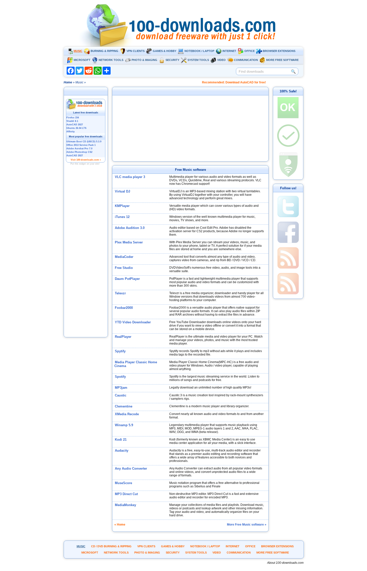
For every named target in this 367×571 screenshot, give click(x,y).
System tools (198, 59)
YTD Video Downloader (133, 322)
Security (172, 59)
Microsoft (82, 59)
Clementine (123, 406)
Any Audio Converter (131, 468)
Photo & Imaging (144, 59)
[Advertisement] (86, 258)
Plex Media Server (129, 242)
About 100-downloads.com (285, 563)
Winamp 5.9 (124, 425)
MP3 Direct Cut (126, 494)
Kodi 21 (121, 439)
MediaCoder (124, 257)
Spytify (120, 351)
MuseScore (123, 483)
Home (68, 82)
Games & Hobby (164, 50)
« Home (119, 524)
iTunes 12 (122, 217)
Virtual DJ (122, 191)
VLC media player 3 (130, 177)
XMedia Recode (127, 414)
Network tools (111, 59)
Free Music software (190, 170)
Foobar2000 (124, 308)
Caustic (120, 395)
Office (249, 50)
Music (78, 50)
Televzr (120, 293)
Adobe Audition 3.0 (130, 228)
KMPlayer (122, 206)
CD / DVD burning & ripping (111, 546)
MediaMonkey (125, 505)
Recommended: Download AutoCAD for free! (234, 82)
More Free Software (282, 59)
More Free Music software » (246, 524)
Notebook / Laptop (199, 50)
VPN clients (136, 50)
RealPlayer (123, 337)
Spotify (120, 377)
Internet (229, 50)
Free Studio (124, 268)
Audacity (121, 450)
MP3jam (121, 387)
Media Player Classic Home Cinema (135, 364)
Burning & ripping (104, 50)
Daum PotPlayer (127, 279)
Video (221, 59)
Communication (246, 59)
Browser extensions (279, 50)
